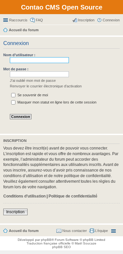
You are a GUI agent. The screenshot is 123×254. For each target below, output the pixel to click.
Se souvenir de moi (32, 95)
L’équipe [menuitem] (101, 231)
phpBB (46, 240)
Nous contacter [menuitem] (74, 231)
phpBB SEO (61, 247)
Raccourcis (18, 20)
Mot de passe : (16, 69)
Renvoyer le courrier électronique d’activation (46, 86)
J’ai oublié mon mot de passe (33, 80)
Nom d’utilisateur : (19, 55)
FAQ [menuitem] (39, 20)
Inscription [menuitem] (86, 20)
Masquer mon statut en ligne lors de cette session (56, 102)
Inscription (15, 212)
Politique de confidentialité (73, 196)
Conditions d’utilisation (24, 196)
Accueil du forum (24, 231)
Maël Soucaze (85, 243)
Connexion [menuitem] (111, 20)
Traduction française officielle (49, 243)
